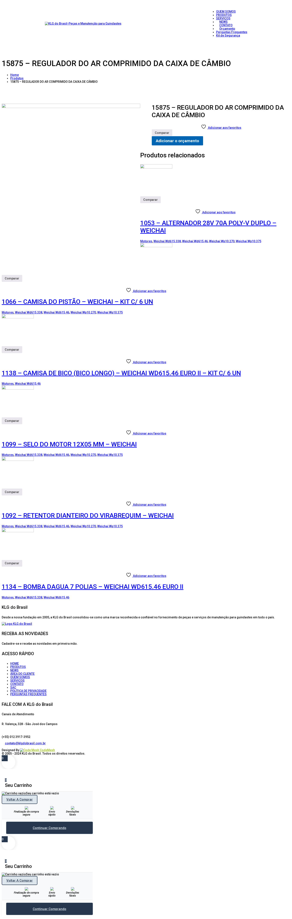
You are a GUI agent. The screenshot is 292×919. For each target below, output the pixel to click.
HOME (14, 663)
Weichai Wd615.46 (195, 241)
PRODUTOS (18, 667)
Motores (146, 241)
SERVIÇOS (17, 680)
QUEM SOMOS (20, 677)
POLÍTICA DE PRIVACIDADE (28, 691)
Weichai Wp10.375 (248, 241)
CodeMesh (47, 750)
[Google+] (9, 746)
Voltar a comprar (19, 799)
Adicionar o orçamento (177, 140)
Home (14, 75)
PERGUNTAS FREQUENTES (28, 694)
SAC (13, 687)
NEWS (14, 670)
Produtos (17, 78)
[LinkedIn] (6, 746)
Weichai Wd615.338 (167, 241)
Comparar (162, 132)
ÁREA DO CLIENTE (22, 673)
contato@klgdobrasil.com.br (25, 743)
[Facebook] (3, 746)
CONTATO (17, 684)
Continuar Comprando (49, 828)
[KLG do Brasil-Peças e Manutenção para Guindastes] (83, 23)
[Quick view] (141, 205)
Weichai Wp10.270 (221, 241)
